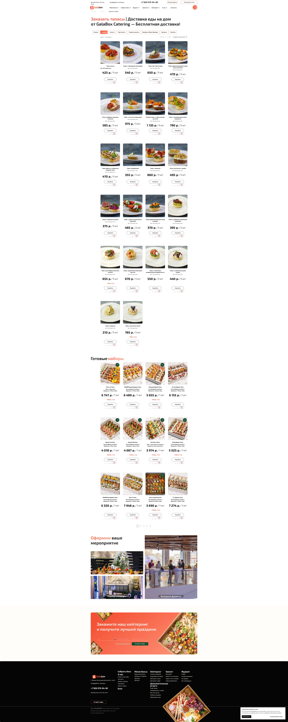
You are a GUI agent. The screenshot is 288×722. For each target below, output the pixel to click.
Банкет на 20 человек (172, 678)
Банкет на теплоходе (172, 676)
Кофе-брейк (153, 688)
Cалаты (112, 32)
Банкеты (145, 7)
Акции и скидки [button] (122, 686)
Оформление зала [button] (155, 697)
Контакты (174, 7)
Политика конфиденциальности (97, 713)
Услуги (102, 11)
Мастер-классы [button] (154, 692)
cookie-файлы (253, 711)
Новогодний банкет (171, 681)
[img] (97, 7)
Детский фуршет (186, 681)
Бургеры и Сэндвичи (140, 676)
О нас (163, 7)
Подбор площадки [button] (155, 695)
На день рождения (155, 674)
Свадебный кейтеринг (156, 676)
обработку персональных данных (273, 713)
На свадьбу (185, 678)
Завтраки (137, 678)
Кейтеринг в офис (155, 681)
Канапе (96, 32)
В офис (184, 674)
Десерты (164, 32)
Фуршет (135, 7)
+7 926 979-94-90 (149, 2)
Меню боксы (113, 7)
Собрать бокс (125, 7)
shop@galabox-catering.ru (117, 2)
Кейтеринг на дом (155, 678)
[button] (189, 2)
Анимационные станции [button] (157, 690)
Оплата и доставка (123, 677)
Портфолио (121, 683)
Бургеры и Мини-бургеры (150, 32)
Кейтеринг (155, 7)
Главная (93, 11)
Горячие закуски (134, 32)
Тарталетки (121, 32)
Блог (120, 688)
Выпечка (136, 680)
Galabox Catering (123, 681)
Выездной (169, 674)
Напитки (173, 32)
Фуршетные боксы (139, 674)
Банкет (169, 671)
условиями (252, 713)
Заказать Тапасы (113, 11)
